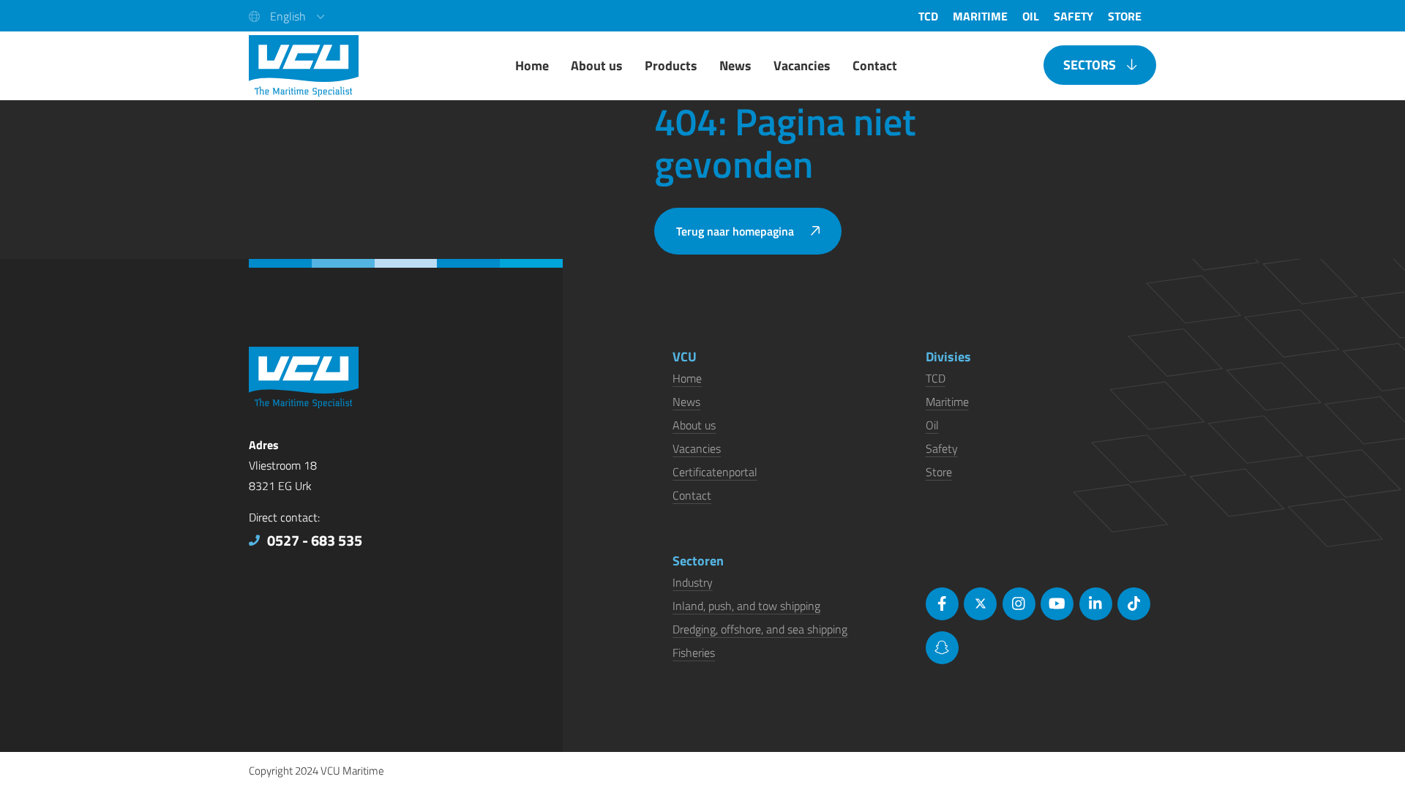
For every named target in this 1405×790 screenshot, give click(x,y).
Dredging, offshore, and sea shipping (759, 629)
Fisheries (693, 652)
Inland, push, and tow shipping (746, 605)
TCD (935, 378)
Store (939, 472)
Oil (932, 425)
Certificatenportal (714, 472)
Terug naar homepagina (735, 231)
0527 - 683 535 (314, 540)
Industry (692, 582)
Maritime (947, 401)
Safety (942, 448)
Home (687, 378)
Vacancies (696, 448)
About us (694, 425)
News (686, 401)
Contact (691, 495)
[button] (286, 15)
